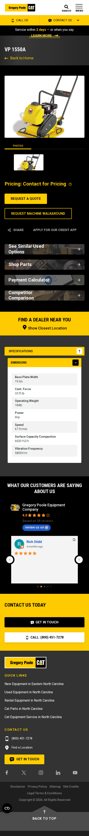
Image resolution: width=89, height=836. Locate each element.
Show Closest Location (47, 328)
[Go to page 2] (44, 586)
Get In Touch (46, 622)
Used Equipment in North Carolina (29, 692)
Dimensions (19, 362)
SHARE (18, 230)
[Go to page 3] (47, 586)
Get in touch (27, 759)
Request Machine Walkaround (38, 214)
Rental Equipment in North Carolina (29, 700)
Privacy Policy (37, 786)
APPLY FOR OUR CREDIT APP (55, 230)
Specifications (21, 351)
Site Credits (71, 786)
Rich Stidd (34, 542)
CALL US (21, 20)
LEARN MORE (41, 36)
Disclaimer (17, 786)
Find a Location (21, 747)
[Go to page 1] (41, 586)
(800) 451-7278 (21, 738)
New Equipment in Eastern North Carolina (34, 684)
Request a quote (26, 199)
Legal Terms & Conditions (44, 793)
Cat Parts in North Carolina (23, 709)
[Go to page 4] (51, 586)
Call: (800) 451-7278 (47, 637)
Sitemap (55, 786)
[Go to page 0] (38, 586)
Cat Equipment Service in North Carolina (33, 717)
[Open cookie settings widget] (7, 808)
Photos (18, 145)
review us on (34, 527)
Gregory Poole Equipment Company (43, 507)
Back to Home (22, 58)
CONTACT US (62, 20)
